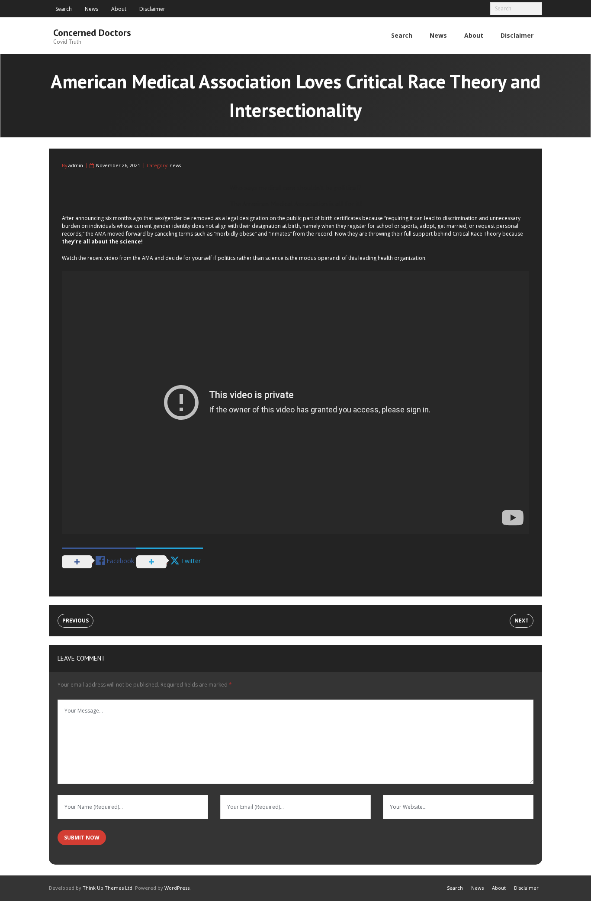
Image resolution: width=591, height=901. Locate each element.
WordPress (177, 888)
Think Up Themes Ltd (107, 888)
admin (75, 165)
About (118, 9)
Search (63, 9)
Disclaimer (152, 9)
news (175, 165)
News (91, 9)
